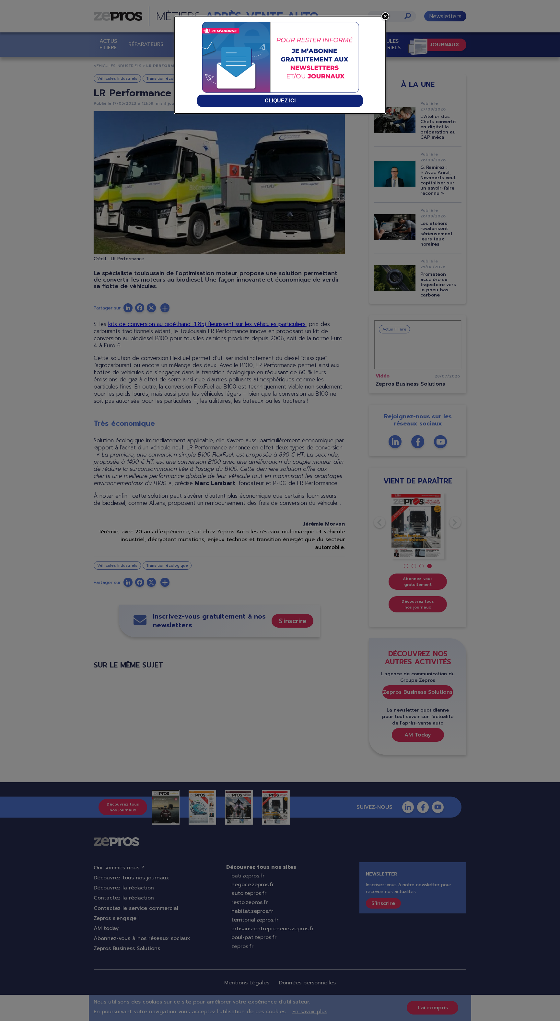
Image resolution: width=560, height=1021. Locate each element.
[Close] (385, 16)
